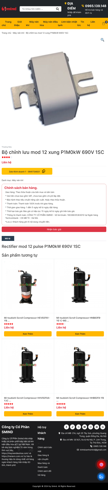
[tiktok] (72, 426)
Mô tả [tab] (7, 238)
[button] (103, 23)
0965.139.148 (95, 6)
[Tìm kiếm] (57, 9)
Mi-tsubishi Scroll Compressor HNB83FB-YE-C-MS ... (78, 319)
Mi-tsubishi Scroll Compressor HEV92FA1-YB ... (27, 319)
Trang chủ (6, 33)
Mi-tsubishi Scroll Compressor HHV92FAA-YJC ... (27, 399)
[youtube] (84, 426)
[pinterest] (96, 426)
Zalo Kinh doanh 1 (17, 171)
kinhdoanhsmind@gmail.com (93, 449)
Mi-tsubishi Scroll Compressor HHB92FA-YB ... (80, 399)
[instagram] (90, 426)
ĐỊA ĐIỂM (72, 6)
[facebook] (66, 426)
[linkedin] (102, 426)
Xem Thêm (28, 334)
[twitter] (78, 426)
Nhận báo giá (54, 229)
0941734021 (34, 171)
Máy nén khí (18, 33)
